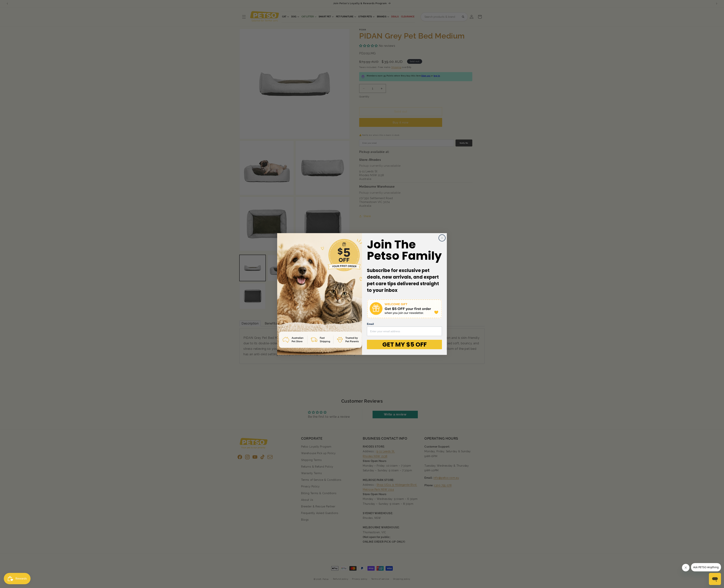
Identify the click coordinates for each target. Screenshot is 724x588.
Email (370, 323)
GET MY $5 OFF (404, 344)
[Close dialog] (442, 238)
